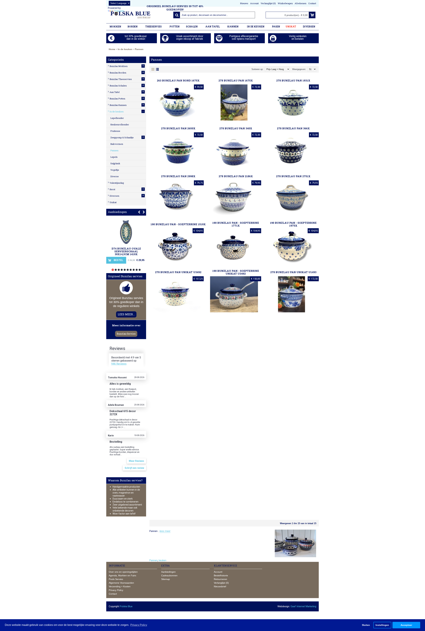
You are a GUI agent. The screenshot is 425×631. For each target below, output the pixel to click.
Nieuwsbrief (220, 586)
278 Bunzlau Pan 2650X (178, 128)
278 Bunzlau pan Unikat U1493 (293, 272)
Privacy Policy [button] (138, 625)
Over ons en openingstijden (123, 571)
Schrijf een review (134, 468)
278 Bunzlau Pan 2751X (293, 176)
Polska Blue (126, 606)
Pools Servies (116, 579)
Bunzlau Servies (126, 333)
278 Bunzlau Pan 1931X (293, 80)
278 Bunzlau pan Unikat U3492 (178, 272)
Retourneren (220, 579)
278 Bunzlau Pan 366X (293, 128)
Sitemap (165, 579)
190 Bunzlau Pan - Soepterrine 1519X (178, 224)
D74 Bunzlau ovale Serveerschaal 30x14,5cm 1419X (126, 251)
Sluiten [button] (366, 625)
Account (218, 571)
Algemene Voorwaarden (121, 582)
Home (112, 49)
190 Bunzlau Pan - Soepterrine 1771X (235, 224)
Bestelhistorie (221, 575)
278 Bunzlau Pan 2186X (236, 176)
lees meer (165, 531)
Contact (113, 593)
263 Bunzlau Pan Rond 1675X (178, 80)
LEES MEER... (126, 314)
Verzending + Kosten (119, 586)
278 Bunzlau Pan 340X (235, 128)
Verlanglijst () (221, 582)
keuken (162, 560)
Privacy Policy (116, 590)
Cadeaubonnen (169, 575)
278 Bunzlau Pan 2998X (178, 176)
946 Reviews (119, 363)
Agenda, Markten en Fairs (122, 575)
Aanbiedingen (117, 212)
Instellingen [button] (382, 625)
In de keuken (125, 49)
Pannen (139, 49)
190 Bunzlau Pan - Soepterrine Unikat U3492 (235, 272)
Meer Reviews (136, 461)
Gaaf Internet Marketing (303, 606)
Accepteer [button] (406, 625)
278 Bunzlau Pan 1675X (235, 80)
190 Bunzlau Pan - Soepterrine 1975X (293, 224)
